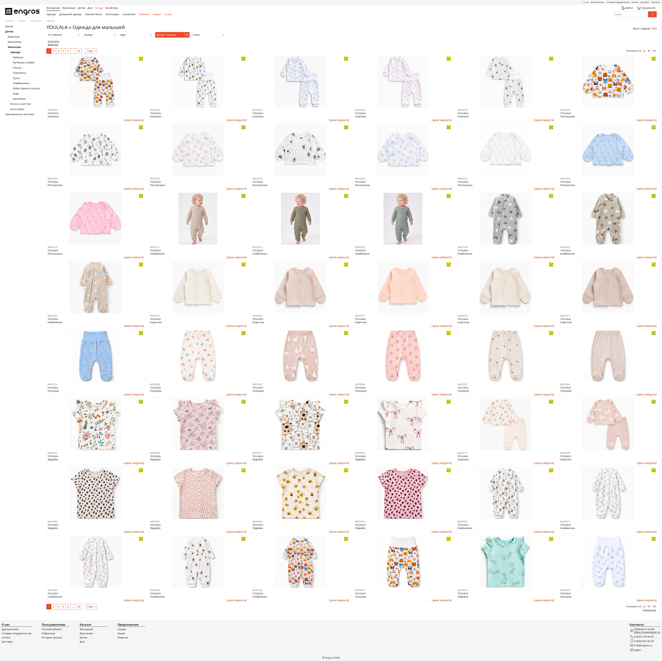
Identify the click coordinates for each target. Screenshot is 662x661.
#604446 (52, 521)
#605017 (565, 315)
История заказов (52, 637)
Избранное (48, 633)
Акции (168, 14)
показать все (649, 610)
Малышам (36, 20)
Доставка (645, 2)
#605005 (463, 384)
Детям (22, 20)
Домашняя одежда (70, 14)
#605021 (155, 315)
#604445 (155, 521)
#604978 (155, 453)
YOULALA (9, 20)
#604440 (52, 590)
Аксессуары (112, 14)
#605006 (360, 384)
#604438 (257, 590)
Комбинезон (157, 253)
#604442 (463, 521)
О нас (586, 2)
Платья (17, 67)
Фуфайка (53, 459)
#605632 (360, 178)
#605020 (257, 315)
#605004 (565, 384)
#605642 (257, 110)
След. (90, 50)
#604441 (565, 521)
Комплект (53, 116)
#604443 (360, 521)
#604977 (257, 453)
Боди (16, 93)
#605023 (565, 247)
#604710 (463, 453)
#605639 (463, 110)
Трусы (16, 78)
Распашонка (567, 116)
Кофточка (156, 322)
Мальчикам (14, 41)
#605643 (155, 110)
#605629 (52, 247)
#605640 (360, 110)
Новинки (144, 14)
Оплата (635, 2)
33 (79, 50)
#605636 (52, 178)
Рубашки (18, 57)
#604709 (565, 453)
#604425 (565, 590)
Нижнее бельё (93, 14)
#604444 (257, 521)
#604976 (360, 453)
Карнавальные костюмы (19, 114)
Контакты (655, 2)
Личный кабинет (52, 629)
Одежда (51, 14)
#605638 (565, 110)
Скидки (157, 14)
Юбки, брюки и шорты (26, 88)
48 (644, 50)
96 (649, 50)
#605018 (463, 315)
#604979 (52, 453)
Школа (9, 26)
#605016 (52, 384)
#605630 (565, 178)
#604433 (463, 590)
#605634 (257, 178)
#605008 (155, 384)
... (73, 50)
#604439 (155, 590)
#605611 (155, 247)
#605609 (360, 247)
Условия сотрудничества (618, 2)
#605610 (257, 247)
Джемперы (19, 98)
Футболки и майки (23, 62)
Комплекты (19, 72)
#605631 (463, 178)
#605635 (155, 178)
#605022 (52, 315)
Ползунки (53, 390)
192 (654, 50)
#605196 (463, 247)
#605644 (52, 110)
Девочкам (13, 36)
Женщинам (86, 629)
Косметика (129, 14)
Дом (82, 641)
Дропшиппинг (597, 2)
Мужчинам (86, 633)
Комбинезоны (21, 83)
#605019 (360, 315)
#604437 (360, 590)
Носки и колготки (20, 103)
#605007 (257, 384)
